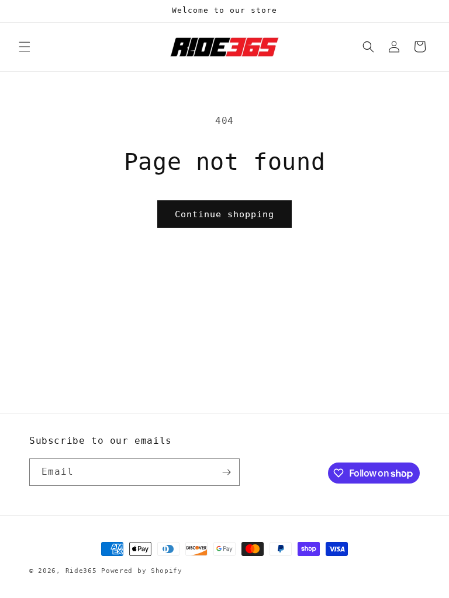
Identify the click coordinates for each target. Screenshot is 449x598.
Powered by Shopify (141, 571)
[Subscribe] (226, 472)
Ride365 (81, 571)
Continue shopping (224, 214)
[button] (24, 47)
